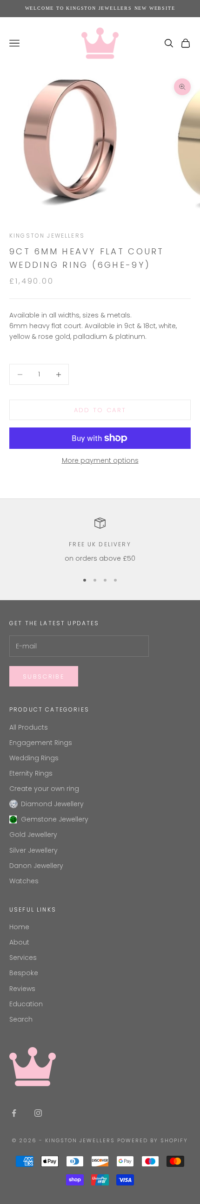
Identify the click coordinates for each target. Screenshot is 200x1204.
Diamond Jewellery (52, 804)
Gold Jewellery (33, 834)
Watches (24, 881)
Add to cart (100, 410)
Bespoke (23, 972)
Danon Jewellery (36, 865)
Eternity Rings (31, 773)
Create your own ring (44, 788)
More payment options (100, 460)
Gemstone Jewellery (54, 819)
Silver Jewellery (33, 850)
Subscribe (44, 676)
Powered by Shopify (152, 1140)
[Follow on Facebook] (14, 1113)
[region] (100, 540)
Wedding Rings (34, 758)
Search (21, 1019)
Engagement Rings (40, 742)
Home (19, 927)
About (19, 942)
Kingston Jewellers (47, 236)
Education (26, 1004)
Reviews (22, 988)
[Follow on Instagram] (38, 1113)
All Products (28, 727)
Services (23, 957)
